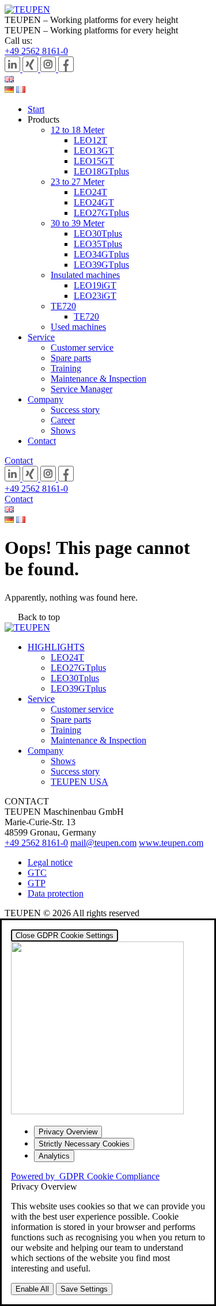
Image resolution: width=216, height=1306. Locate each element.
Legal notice (50, 862)
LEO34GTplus (101, 254)
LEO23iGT (95, 296)
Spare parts (71, 358)
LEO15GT (94, 161)
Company (45, 399)
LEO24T (90, 192)
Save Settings (84, 1289)
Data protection (56, 893)
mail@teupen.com (103, 843)
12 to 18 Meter (77, 130)
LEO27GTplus (101, 213)
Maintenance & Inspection (98, 379)
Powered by (85, 1176)
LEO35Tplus (98, 244)
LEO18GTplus (101, 171)
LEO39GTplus (101, 264)
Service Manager (81, 389)
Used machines (78, 327)
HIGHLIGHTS (56, 647)
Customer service (82, 347)
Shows (63, 430)
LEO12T (90, 140)
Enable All (32, 1289)
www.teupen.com (171, 843)
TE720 (63, 306)
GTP (37, 883)
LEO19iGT (95, 285)
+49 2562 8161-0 (36, 51)
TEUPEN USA (79, 782)
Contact (42, 441)
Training (66, 368)
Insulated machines (85, 275)
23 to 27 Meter (77, 182)
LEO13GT (94, 150)
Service (41, 337)
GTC (37, 873)
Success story (75, 410)
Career (63, 420)
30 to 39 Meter (77, 223)
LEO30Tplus (98, 233)
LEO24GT (94, 202)
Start (36, 109)
